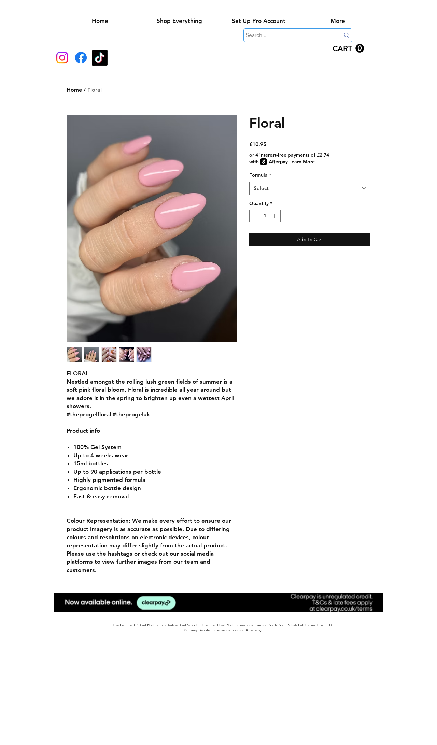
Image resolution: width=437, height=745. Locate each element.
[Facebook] (81, 58)
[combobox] (309, 188)
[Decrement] (254, 216)
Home (74, 90)
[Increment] (275, 216)
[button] (348, 48)
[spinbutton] (265, 216)
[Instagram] (62, 58)
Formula (260, 175)
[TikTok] (100, 58)
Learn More (302, 162)
